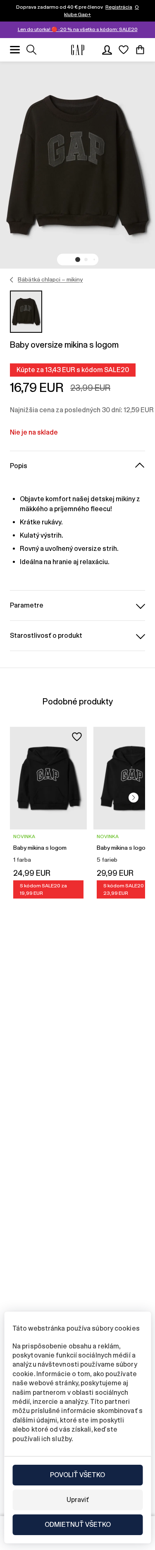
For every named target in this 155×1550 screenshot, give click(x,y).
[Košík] (140, 50)
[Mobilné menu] (15, 50)
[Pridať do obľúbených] (76, 736)
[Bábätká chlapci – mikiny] (12, 280)
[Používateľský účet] (107, 50)
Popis (18, 466)
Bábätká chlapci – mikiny (50, 279)
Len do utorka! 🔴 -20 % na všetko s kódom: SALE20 (78, 29)
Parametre (26, 605)
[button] (77, 259)
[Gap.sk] (77, 50)
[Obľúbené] (124, 50)
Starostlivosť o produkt (46, 635)
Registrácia (118, 7)
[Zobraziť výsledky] (31, 50)
